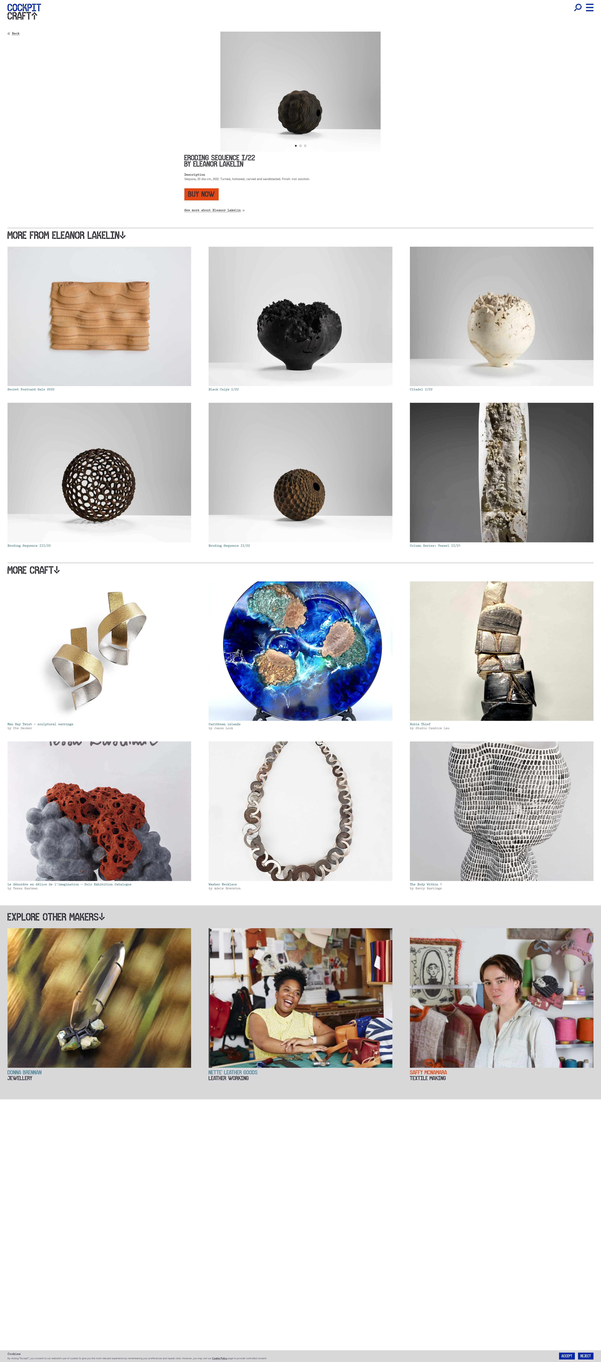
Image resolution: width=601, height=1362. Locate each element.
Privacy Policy (293, 687)
